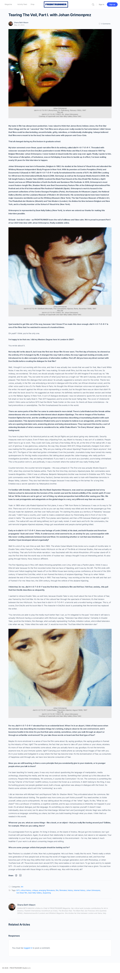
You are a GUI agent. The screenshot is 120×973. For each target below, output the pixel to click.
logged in (28, 948)
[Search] (93, 4)
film (57, 890)
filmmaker (63, 890)
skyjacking (47, 893)
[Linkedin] (20, 875)
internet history (79, 890)
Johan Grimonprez (93, 890)
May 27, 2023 (19, 25)
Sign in (101, 4)
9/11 (18, 890)
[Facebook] (16, 875)
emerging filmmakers (47, 890)
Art (22, 887)
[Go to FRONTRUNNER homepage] (56, 4)
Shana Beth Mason (21, 22)
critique (35, 890)
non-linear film (21, 893)
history (70, 890)
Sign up (112, 4)
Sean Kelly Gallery (35, 893)
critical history (26, 890)
